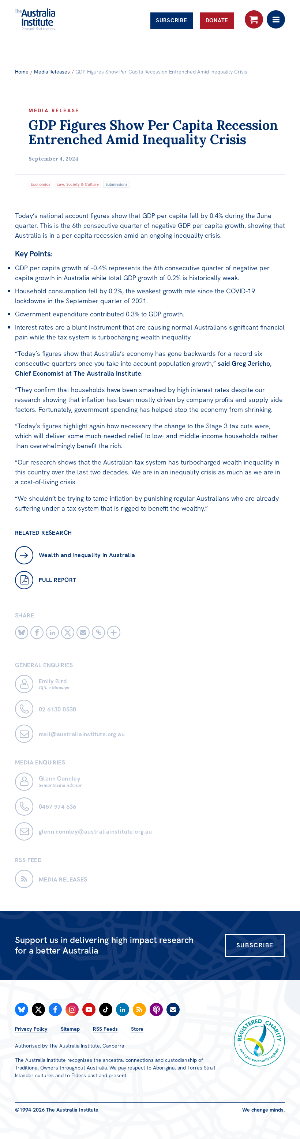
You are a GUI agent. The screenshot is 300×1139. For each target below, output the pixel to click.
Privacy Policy (31, 1029)
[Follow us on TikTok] (105, 1009)
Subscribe (171, 20)
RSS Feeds (105, 1029)
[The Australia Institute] (54, 19)
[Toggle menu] (276, 19)
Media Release (54, 110)
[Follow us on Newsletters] (173, 1009)
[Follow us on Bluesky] (21, 1009)
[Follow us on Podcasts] (156, 1009)
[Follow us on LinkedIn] (122, 1009)
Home (22, 71)
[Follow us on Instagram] (72, 1009)
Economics (40, 184)
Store (137, 1029)
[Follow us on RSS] (139, 1009)
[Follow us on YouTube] (88, 1009)
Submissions (116, 184)
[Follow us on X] (38, 1009)
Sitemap (70, 1029)
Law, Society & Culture (78, 184)
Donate (217, 20)
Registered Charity (259, 1041)
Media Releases (52, 71)
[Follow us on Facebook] (55, 1009)
